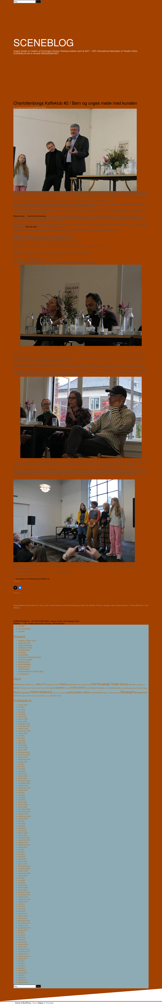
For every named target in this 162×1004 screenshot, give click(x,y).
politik (70, 692)
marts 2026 (22, 716)
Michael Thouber (95, 605)
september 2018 (24, 928)
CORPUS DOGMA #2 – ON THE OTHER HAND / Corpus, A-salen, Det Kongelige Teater (46, 621)
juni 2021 (21, 852)
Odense (145, 688)
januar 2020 (22, 890)
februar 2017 (23, 973)
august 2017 (23, 958)
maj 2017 (21, 965)
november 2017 (24, 951)
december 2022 (24, 809)
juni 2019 (21, 906)
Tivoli (48, 696)
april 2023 (22, 799)
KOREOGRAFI (78, 687)
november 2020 (24, 868)
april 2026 (22, 714)
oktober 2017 (23, 954)
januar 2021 (22, 863)
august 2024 (23, 761)
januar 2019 (22, 918)
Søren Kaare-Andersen (119, 605)
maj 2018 (21, 937)
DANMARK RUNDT (25, 648)
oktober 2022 (23, 814)
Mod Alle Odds (31, 226)
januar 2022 (22, 835)
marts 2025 (22, 745)
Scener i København (110, 693)
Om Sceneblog (24, 628)
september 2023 (24, 788)
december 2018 (24, 920)
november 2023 (24, 783)
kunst (46, 605)
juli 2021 (21, 849)
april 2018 (22, 939)
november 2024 (24, 754)
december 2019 (24, 892)
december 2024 (24, 752)
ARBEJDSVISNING (25, 645)
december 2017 (24, 949)
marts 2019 (22, 913)
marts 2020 (22, 885)
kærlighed (93, 688)
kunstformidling (54, 605)
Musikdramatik (114, 688)
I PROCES (22, 652)
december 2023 (24, 780)
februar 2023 (23, 804)
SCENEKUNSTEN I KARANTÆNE (30, 671)
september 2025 (24, 731)
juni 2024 (21, 766)
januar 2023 (22, 807)
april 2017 (22, 968)
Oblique (40, 1003)
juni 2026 (21, 709)
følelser (16, 687)
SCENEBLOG (43, 42)
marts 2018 (22, 942)
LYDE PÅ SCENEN (25, 659)
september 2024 (24, 759)
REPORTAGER (40, 107)
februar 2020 (23, 887)
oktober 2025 (23, 728)
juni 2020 (21, 880)
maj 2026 (21, 712)
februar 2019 (23, 916)
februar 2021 (23, 861)
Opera (17, 692)
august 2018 (23, 930)
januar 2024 (22, 778)
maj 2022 (21, 826)
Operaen (26, 692)
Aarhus (16, 684)
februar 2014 (23, 982)
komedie (67, 688)
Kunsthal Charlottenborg (37, 216)
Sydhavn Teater (26, 696)
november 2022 (24, 811)
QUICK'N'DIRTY (24, 667)
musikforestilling (124, 688)
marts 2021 (22, 859)
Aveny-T (33, 685)
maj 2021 (21, 854)
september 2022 (24, 816)
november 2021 (24, 840)
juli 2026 (21, 707)
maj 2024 (21, 769)
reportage (106, 605)
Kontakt (21, 631)
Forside (21, 626)
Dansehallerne (72, 684)
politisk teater (82, 692)
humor (33, 688)
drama (124, 684)
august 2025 (23, 733)
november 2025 (24, 726)
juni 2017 (21, 963)
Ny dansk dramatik (136, 688)
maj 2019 (21, 909)
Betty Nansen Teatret (52, 684)
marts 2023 (22, 802)
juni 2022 (21, 823)
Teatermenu (43, 696)
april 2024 (22, 771)
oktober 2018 (23, 925)
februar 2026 (23, 719)
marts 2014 (22, 980)
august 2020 (23, 875)
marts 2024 (22, 773)
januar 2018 (22, 947)
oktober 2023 (23, 785)
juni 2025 (21, 738)
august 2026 (23, 705)
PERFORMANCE (24, 664)
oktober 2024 (23, 757)
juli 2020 (21, 878)
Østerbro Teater (55, 696)
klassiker (60, 687)
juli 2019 (21, 904)
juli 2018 (21, 932)
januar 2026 (22, 721)
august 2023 (23, 790)
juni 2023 (21, 795)
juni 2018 (21, 935)
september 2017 (24, 956)
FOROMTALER (24, 650)
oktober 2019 (23, 897)
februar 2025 (23, 747)
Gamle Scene (25, 688)
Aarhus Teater (25, 684)
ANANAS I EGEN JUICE (27, 640)
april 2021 (22, 856)
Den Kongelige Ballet (84, 685)
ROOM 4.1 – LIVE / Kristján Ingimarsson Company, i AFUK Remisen (39, 623)
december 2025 (24, 724)
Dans (63, 684)
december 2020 (24, 866)
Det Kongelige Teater (105, 684)
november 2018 (24, 923)
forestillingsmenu (140, 685)
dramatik (132, 684)
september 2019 (24, 899)
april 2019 (22, 911)
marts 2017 (22, 970)
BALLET (41, 684)
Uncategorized (23, 674)
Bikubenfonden (19, 216)
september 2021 (24, 845)
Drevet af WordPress (23, 1003)
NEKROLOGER (24, 662)
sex (118, 692)
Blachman (35, 605)
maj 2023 (21, 797)
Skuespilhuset (140, 692)
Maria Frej (84, 605)
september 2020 (24, 873)
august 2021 (23, 847)
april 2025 (22, 742)
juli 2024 (21, 764)
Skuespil (127, 691)
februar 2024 (23, 776)
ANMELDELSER (24, 643)
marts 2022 (22, 830)
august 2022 (23, 818)
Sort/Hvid (16, 695)
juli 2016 (21, 975)
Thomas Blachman (136, 605)
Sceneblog (31, 107)
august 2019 (23, 901)
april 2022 (22, 828)
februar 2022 (23, 833)
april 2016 (22, 977)
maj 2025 (21, 740)
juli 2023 (21, 792)
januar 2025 (22, 750)
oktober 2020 (23, 871)
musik (106, 688)
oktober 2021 (23, 842)
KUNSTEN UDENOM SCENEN (29, 657)
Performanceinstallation (59, 693)
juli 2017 (21, 961)
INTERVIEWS (23, 655)
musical (100, 687)
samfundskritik (97, 692)
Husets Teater (40, 688)
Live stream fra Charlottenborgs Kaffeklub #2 (32, 579)
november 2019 (24, 894)
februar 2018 (23, 944)
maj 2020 (21, 882)
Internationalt (50, 688)
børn (41, 605)
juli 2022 (21, 821)
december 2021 (24, 837)
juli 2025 (21, 735)
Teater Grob (34, 696)
